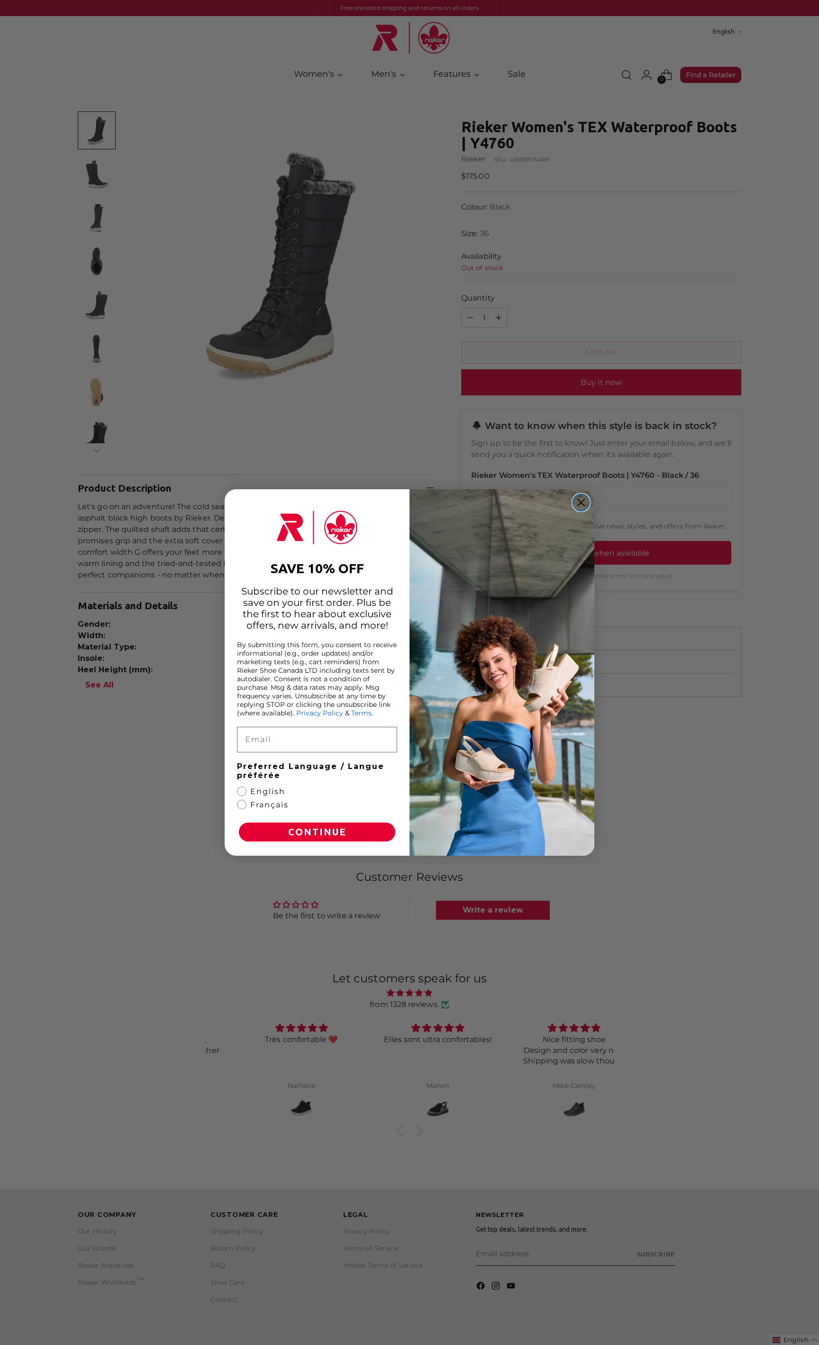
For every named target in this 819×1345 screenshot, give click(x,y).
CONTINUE (317, 831)
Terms (361, 713)
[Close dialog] (581, 502)
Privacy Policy (319, 713)
